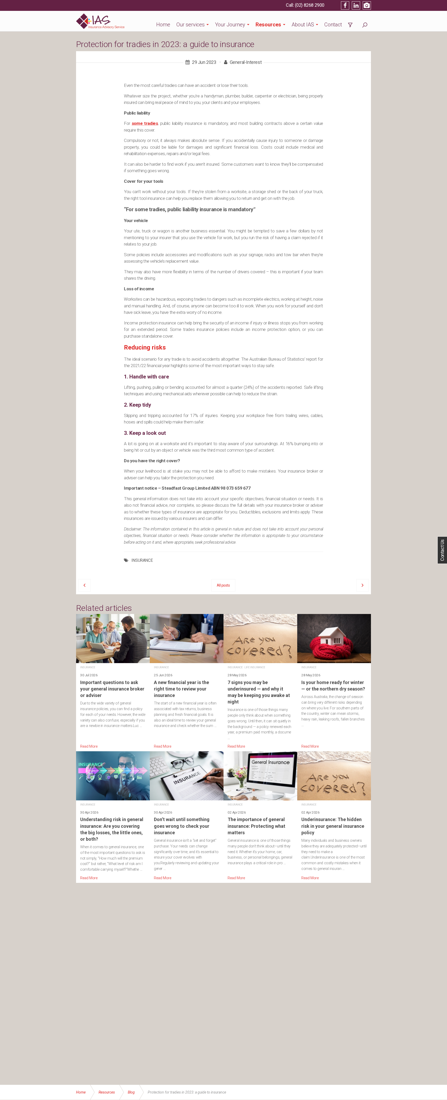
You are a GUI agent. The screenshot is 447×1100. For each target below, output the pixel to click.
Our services (190, 24)
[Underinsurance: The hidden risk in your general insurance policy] (334, 816)
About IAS (303, 24)
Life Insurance (254, 667)
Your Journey (230, 24)
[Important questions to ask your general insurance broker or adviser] (113, 681)
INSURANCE (142, 560)
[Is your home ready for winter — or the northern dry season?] (334, 681)
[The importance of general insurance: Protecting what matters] (260, 816)
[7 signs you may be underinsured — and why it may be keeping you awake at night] (260, 681)
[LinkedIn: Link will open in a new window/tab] (356, 5)
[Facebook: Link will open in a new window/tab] (345, 5)
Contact (333, 24)
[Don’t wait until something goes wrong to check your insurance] (187, 816)
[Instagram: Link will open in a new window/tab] (367, 5)
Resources (268, 24)
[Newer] (362, 585)
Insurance (87, 667)
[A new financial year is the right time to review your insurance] (187, 681)
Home (163, 24)
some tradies (145, 123)
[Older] (84, 585)
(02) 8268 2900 (309, 5)
